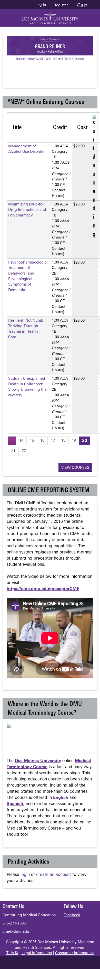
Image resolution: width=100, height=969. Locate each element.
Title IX (12, 953)
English (60, 798)
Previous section (32, 71)
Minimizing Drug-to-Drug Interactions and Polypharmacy (27, 210)
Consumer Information (74, 953)
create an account (53, 875)
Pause (53, 71)
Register (61, 5)
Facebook (72, 915)
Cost (82, 128)
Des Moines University (38, 761)
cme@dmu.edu (16, 932)
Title (17, 128)
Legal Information (37, 953)
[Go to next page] (33, 451)
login (25, 875)
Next (73, 71)
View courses (75, 468)
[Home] (50, 16)
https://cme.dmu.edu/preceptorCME (43, 589)
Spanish (15, 804)
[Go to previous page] (12, 441)
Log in (40, 5)
